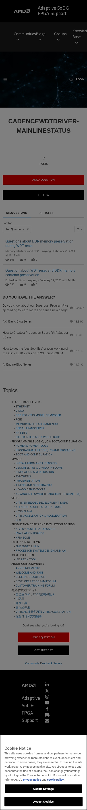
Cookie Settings (43, 789)
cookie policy (55, 779)
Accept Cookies (43, 801)
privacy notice (32, 779)
